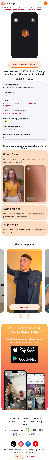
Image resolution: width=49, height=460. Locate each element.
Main (3, 7)
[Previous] (21, 316)
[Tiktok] (14, 444)
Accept (18, 456)
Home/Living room (29, 103)
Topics (12, 7)
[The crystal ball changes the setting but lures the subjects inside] (15, 390)
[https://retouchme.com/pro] (24, 434)
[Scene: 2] (35, 183)
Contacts (11, 421)
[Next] (28, 316)
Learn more (24, 307)
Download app (35, 421)
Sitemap (24, 424)
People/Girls (8, 106)
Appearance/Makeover (12, 103)
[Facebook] (28, 444)
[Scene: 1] (13, 183)
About (22, 421)
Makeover (37, 7)
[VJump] (8, 3)
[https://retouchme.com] (35, 430)
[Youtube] (35, 444)
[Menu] (46, 3)
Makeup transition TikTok (13, 113)
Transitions (13, 418)
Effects (26, 418)
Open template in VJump (24, 64)
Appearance (24, 7)
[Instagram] (21, 444)
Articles (37, 418)
